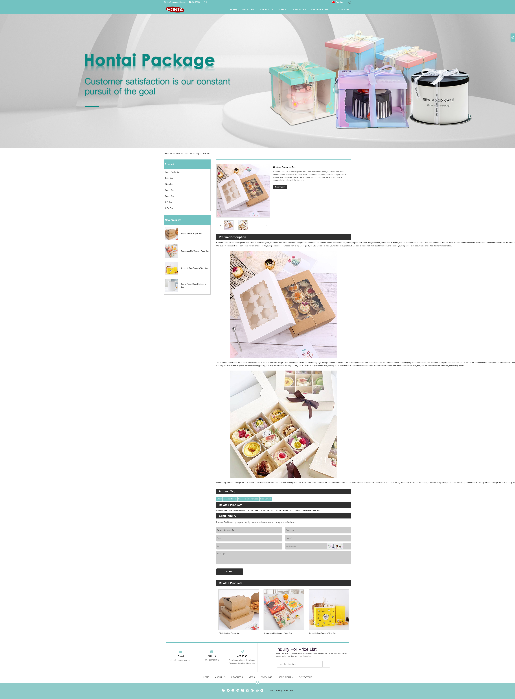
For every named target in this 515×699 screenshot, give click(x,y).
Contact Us (341, 9)
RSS (286, 690)
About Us (248, 9)
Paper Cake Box (203, 154)
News (282, 9)
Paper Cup (169, 196)
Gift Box (168, 202)
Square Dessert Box (283, 510)
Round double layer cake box (307, 510)
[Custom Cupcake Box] (228, 225)
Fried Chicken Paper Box (229, 633)
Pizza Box (169, 184)
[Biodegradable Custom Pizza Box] (283, 608)
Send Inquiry (319, 9)
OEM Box (169, 208)
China (219, 499)
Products (266, 9)
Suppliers (242, 499)
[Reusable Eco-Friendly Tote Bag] (328, 608)
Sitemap (278, 690)
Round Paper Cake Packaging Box (231, 510)
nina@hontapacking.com (176, 2)
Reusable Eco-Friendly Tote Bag (322, 633)
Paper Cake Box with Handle (260, 510)
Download (298, 9)
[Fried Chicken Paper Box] (238, 608)
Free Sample (265, 499)
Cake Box (188, 154)
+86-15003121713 (199, 2)
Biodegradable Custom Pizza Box (278, 633)
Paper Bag (169, 190)
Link (272, 690)
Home (233, 9)
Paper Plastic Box (172, 172)
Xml (291, 690)
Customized (253, 499)
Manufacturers (230, 499)
